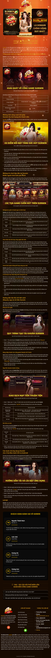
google (10, 634)
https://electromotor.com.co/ (42, 615)
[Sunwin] (25, 3)
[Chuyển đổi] (4, 592)
